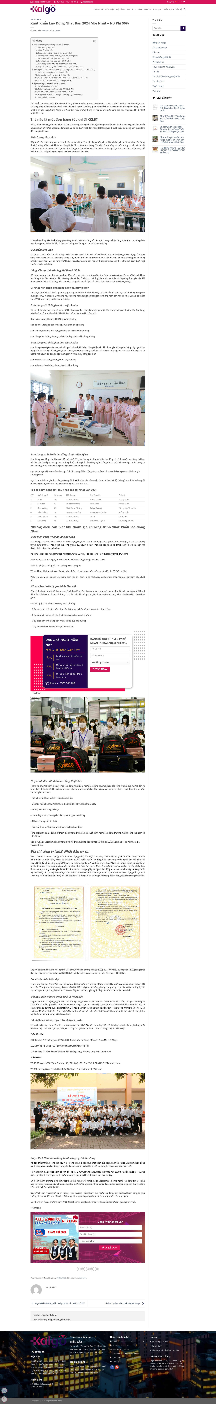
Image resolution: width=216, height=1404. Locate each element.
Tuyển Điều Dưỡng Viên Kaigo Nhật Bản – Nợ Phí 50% (59, 1303)
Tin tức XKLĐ (35, 19)
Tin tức (130, 9)
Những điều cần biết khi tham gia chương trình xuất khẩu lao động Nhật (65, 69)
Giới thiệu (109, 9)
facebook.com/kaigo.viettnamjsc (126, 1353)
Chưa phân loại (159, 47)
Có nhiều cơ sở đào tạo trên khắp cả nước (55, 92)
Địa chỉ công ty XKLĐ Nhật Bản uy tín (50, 83)
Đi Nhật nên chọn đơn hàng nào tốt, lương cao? (58, 55)
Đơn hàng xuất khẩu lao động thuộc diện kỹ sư (58, 64)
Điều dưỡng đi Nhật (161, 57)
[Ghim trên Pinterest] (92, 1269)
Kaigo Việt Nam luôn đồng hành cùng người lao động (60, 94)
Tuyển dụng (168, 9)
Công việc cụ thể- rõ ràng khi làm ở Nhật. (55, 53)
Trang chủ (99, 9)
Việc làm (120, 9)
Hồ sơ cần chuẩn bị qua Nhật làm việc (54, 75)
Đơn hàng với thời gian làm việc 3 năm (54, 58)
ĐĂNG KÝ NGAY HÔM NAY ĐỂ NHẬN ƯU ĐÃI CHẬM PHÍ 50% (63, 78)
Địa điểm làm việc (46, 50)
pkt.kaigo (57, 30)
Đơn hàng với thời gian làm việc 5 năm (54, 61)
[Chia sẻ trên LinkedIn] (97, 1269)
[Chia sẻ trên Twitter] (83, 1269)
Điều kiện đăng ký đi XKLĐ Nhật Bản (53, 72)
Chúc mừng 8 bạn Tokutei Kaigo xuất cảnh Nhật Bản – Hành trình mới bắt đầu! (172, 139)
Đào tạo (157, 9)
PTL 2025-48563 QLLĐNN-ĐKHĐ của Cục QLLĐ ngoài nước (172, 108)
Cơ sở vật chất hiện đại (47, 86)
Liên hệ (179, 9)
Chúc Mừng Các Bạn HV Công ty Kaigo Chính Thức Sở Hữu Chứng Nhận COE (172, 129)
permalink (82, 1278)
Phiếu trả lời (158, 62)
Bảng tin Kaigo (145, 9)
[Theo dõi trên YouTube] (184, 2)
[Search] (185, 9)
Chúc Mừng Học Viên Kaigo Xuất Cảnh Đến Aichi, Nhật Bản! (172, 118)
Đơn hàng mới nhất (160, 1341)
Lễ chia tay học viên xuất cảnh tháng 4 (123, 1303)
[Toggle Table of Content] (93, 41)
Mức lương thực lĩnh (46, 47)
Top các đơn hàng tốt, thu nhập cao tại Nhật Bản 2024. (61, 66)
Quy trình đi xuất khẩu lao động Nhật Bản (55, 80)
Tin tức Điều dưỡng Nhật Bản (166, 76)
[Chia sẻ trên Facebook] (79, 1269)
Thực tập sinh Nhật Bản (163, 66)
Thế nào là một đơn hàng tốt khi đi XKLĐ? (51, 44)
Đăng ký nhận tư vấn (46, 97)
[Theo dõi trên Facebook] (182, 2)
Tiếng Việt (170, 2)
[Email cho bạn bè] (88, 1269)
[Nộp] (183, 28)
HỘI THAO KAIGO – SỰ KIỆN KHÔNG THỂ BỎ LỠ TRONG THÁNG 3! (172, 150)
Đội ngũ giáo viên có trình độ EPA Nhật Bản (56, 89)
